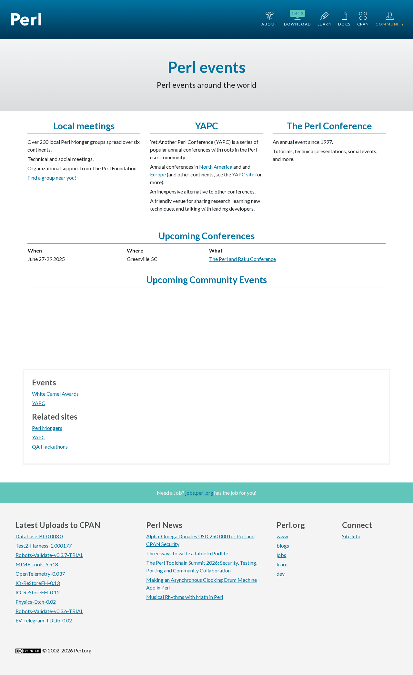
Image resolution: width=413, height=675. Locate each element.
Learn (324, 24)
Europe (158, 174)
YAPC (38, 403)
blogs (283, 545)
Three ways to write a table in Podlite (187, 553)
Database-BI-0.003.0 (39, 536)
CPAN (363, 24)
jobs (281, 555)
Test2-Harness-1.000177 (43, 545)
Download (297, 18)
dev (281, 574)
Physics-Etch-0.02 (35, 602)
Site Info (351, 536)
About (269, 24)
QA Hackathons (50, 446)
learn (282, 564)
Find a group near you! (51, 177)
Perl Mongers (47, 428)
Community (390, 24)
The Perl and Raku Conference (242, 259)
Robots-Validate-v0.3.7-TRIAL (49, 555)
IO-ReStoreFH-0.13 (37, 583)
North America (215, 167)
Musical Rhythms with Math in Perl (184, 597)
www (282, 536)
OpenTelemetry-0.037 (40, 574)
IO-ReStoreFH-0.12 (37, 592)
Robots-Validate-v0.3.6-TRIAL (49, 611)
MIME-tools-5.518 (36, 564)
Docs (344, 24)
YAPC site (243, 174)
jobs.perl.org (199, 493)
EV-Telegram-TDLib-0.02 (43, 620)
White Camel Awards (55, 394)
